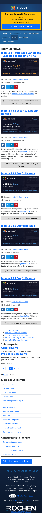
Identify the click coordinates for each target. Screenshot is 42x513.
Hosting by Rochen (21, 512)
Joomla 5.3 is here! (11, 330)
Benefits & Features (31, 33)
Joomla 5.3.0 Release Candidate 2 (17, 335)
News (14, 37)
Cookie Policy (11, 488)
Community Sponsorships (13, 450)
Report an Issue (24, 491)
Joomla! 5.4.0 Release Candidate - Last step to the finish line (21, 54)
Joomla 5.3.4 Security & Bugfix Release (19, 112)
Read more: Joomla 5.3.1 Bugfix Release (21, 323)
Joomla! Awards (9, 407)
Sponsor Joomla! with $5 (27, 488)
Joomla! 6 (6, 37)
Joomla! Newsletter (10, 424)
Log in (34, 491)
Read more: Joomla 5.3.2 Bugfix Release (21, 271)
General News (9, 347)
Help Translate (11, 491)
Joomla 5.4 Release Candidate (23, 94)
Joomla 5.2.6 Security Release (15, 333)
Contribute (23, 37)
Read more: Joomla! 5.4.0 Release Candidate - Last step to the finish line (21, 102)
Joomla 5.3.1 (25, 316)
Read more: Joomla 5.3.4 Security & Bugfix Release (21, 164)
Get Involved (8, 396)
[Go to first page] (3, 368)
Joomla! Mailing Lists (11, 420)
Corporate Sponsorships (12, 442)
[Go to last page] (18, 368)
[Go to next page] (14, 368)
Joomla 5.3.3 (25, 211)
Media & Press (8, 42)
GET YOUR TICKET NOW (21, 26)
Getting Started (9, 388)
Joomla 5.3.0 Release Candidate (16, 340)
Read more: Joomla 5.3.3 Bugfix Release (21, 218)
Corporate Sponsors (11, 446)
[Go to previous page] (7, 368)
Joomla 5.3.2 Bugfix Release (18, 225)
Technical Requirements (12, 432)
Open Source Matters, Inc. (23, 500)
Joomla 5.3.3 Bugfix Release (18, 173)
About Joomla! (15, 33)
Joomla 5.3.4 (25, 151)
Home (5, 33)
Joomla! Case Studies (11, 411)
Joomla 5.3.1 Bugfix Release (18, 278)
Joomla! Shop (8, 415)
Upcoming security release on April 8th (19, 337)
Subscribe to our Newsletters (16, 461)
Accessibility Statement (15, 486)
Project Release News (20, 79)
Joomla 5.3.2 (25, 264)
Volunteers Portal (10, 454)
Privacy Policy (30, 486)
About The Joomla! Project (13, 401)
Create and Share (9, 392)
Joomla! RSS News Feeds (12, 428)
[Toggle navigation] (4, 2)
